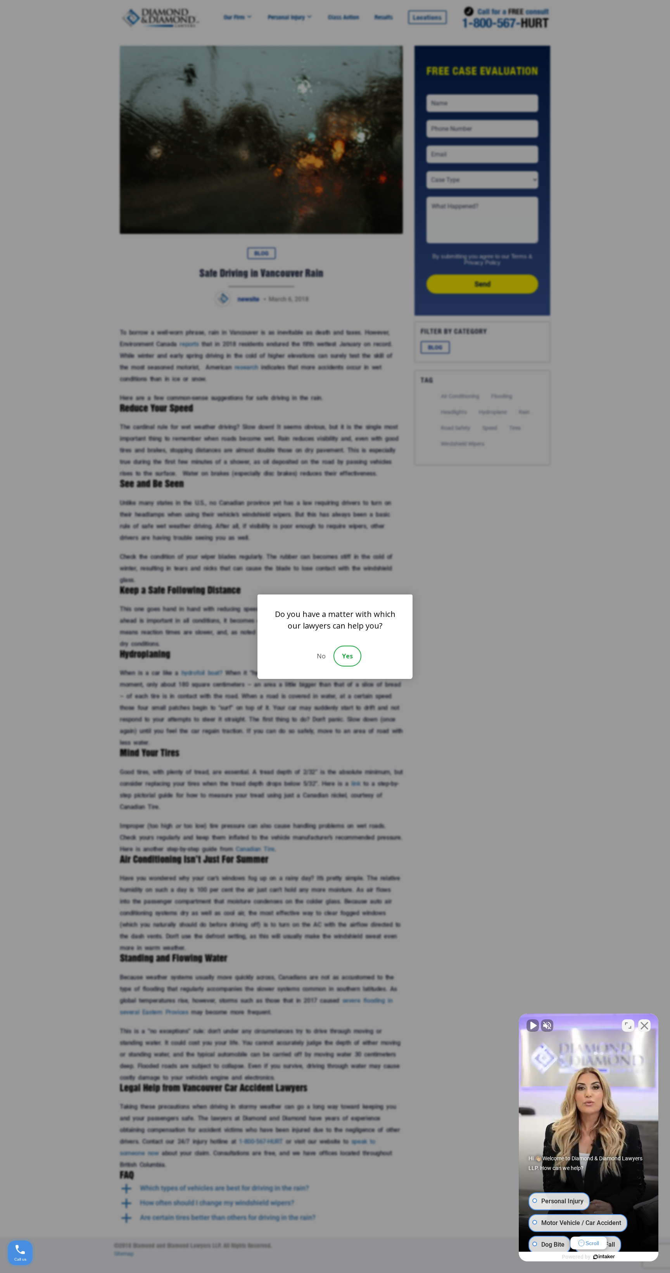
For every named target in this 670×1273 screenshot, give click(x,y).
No (321, 656)
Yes (347, 656)
